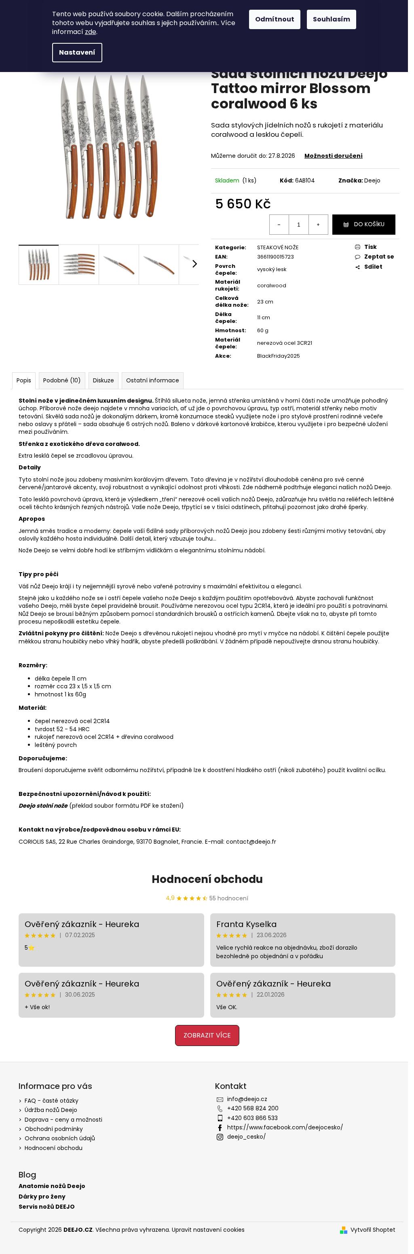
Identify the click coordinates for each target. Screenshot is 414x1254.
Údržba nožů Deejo (51, 1110)
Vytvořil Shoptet (373, 1230)
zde (90, 31)
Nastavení (77, 52)
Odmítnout (274, 19)
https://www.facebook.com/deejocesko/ (285, 1127)
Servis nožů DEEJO (47, 1207)
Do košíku (369, 224)
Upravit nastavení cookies (208, 1230)
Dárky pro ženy (42, 1197)
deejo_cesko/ (246, 1137)
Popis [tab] (24, 380)
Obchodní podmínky (54, 1129)
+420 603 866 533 (252, 1118)
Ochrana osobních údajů (60, 1138)
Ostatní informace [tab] (152, 380)
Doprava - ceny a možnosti (63, 1120)
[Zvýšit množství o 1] (318, 224)
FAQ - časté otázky (51, 1101)
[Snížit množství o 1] (279, 224)
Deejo (372, 180)
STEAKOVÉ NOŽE (278, 247)
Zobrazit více (207, 1035)
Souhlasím (331, 19)
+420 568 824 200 (253, 1108)
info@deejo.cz (247, 1099)
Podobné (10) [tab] (62, 380)
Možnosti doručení (333, 156)
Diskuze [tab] (103, 380)
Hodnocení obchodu (207, 879)
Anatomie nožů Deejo (52, 1186)
